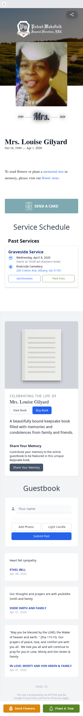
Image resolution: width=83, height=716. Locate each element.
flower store (50, 177)
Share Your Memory (26, 467)
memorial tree (53, 171)
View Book (20, 410)
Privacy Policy (30, 698)
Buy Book (42, 410)
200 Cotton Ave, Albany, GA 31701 (38, 270)
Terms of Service (52, 698)
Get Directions (25, 278)
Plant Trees (58, 278)
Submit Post (41, 536)
